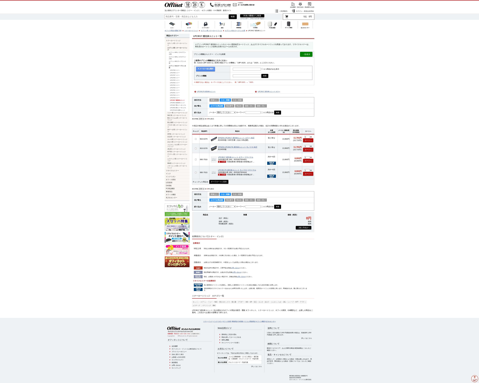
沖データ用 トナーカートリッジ (177, 130)
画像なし (214, 100)
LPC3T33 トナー (175, 85)
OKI (247, 302)
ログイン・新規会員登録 (305, 11)
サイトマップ (176, 368)
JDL (284, 302)
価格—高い (261, 106)
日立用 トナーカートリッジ (176, 136)
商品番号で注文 (309, 7)
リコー (210, 302)
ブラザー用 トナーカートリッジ (177, 126)
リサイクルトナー (172, 171)
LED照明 (169, 183)
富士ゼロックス (224, 302)
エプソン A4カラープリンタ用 (177, 62)
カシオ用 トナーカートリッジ (177, 139)
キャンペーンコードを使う (231, 343)
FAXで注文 (300, 7)
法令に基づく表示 (178, 354)
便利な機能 (225, 340)
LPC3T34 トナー (175, 82)
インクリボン (171, 177)
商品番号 (229, 106)
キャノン (196, 302)
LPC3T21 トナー (175, 92)
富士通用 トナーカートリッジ (177, 122)
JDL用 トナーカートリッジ (176, 149)
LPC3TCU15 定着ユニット (177, 110)
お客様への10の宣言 (178, 357)
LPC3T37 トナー (175, 75)
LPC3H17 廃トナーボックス (178, 105)
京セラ (267, 302)
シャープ (291, 302)
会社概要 (293, 7)
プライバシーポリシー (179, 352)
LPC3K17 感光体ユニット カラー (269, 91)
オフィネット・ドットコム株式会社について (187, 349)
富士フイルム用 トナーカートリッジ (177, 119)
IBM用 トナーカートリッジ (176, 163)
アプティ (303, 302)
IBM (214, 305)
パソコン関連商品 (250, 321)
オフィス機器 (171, 194)
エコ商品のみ (268, 112)
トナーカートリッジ (173, 40)
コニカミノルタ (276, 302)
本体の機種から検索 (252, 16)
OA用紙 (169, 186)
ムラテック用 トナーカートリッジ (177, 159)
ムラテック (196, 305)
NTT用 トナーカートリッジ (176, 151)
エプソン (203, 302)
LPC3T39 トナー (175, 70)
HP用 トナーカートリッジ (176, 134)
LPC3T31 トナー (175, 90)
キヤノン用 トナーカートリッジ (177, 44)
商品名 (239, 106)
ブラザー (241, 302)
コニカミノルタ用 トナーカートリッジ (177, 145)
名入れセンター (171, 197)
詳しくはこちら (256, 366)
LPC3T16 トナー (175, 97)
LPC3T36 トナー (175, 77)
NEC (216, 302)
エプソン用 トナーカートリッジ (177, 48)
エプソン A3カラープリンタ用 (177, 66)
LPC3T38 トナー (175, 72)
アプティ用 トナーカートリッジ (177, 155)
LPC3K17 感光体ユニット (177, 100)
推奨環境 (175, 362)
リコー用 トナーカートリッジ (177, 112)
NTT (296, 302)
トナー (205, 321)
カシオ (260, 302)
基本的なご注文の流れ (229, 334)
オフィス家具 (171, 180)
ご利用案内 (283, 11)
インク (168, 174)
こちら (305, 348)
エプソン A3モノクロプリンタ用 (177, 57)
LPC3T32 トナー (175, 87)
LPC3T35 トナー (175, 80)
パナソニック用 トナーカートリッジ (177, 167)
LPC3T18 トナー (175, 95)
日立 (255, 302)
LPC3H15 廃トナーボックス (178, 107)
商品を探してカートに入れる (231, 337)
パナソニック (206, 305)
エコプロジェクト (178, 360)
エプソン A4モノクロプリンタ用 (177, 53)
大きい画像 (237, 100)
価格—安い (249, 106)
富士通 (234, 302)
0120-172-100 (175, 331)
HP (251, 302)
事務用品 (169, 191)
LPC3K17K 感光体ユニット (206, 91)
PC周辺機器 (170, 189)
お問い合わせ (235, 268)
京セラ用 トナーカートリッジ (177, 142)
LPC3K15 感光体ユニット (177, 102)
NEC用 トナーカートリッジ (176, 115)
